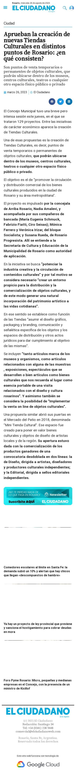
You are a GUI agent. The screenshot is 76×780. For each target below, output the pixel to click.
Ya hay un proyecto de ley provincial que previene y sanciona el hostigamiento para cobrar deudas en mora (38, 628)
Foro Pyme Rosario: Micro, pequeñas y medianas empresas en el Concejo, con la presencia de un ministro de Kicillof (38, 684)
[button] (5, 7)
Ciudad (9, 23)
